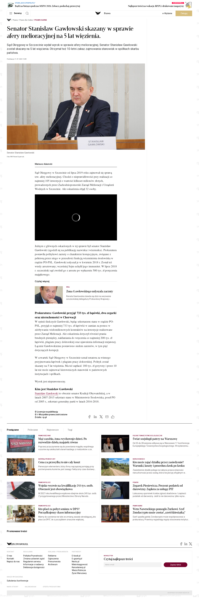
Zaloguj (183, 13)
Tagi (70, 429)
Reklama (52, 556)
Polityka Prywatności (32, 556)
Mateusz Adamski (43, 164)
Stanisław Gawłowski (46, 393)
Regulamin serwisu (32, 561)
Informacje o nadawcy (33, 564)
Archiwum (53, 564)
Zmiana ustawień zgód (33, 558)
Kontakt (10, 558)
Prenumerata (54, 561)
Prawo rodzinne (44, 435)
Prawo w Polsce (44, 482)
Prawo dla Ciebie (26, 20)
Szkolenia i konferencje (17, 581)
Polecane (33, 429)
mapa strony (12, 587)
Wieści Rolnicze (79, 570)
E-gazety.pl (77, 558)
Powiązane (13, 429)
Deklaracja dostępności (33, 567)
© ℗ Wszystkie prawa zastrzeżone (51, 414)
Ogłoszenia (53, 558)
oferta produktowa (51, 587)
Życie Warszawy (79, 573)
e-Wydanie (167, 13)
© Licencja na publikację (46, 412)
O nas (9, 556)
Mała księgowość (80, 564)
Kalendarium (30, 587)
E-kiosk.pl (76, 556)
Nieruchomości (139, 459)
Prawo (107, 13)
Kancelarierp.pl (78, 567)
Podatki (135, 482)
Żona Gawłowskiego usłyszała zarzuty (89, 291)
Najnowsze (53, 429)
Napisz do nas (13, 561)
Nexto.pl (75, 561)
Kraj (68, 287)
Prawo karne (40, 20)
